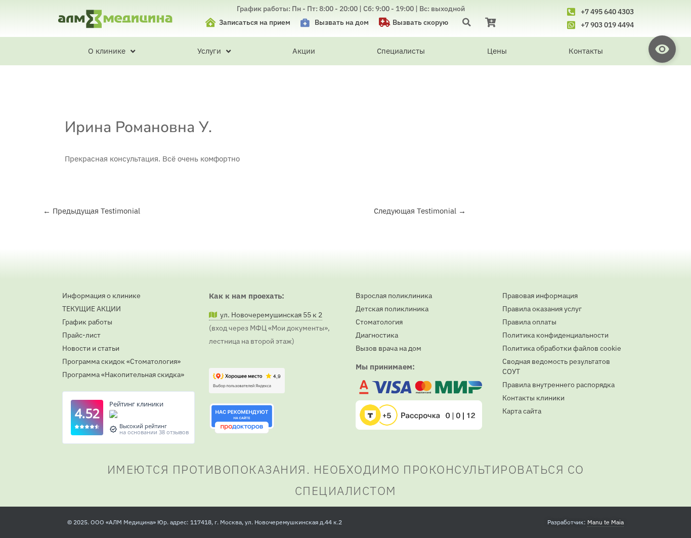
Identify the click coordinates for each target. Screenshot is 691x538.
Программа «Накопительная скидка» (123, 374)
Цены (497, 51)
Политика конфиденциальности (555, 335)
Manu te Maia (605, 522)
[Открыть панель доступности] (662, 49)
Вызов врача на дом (388, 348)
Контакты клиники (533, 397)
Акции (303, 51)
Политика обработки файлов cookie (561, 348)
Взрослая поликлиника (394, 295)
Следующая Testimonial (420, 211)
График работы (87, 321)
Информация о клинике (101, 295)
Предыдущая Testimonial (91, 211)
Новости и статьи (90, 348)
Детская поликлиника (392, 308)
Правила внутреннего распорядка (558, 384)
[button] (466, 22)
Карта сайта (521, 411)
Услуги (209, 51)
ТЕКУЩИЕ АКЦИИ (91, 308)
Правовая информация (540, 295)
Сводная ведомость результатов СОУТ (556, 366)
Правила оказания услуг (542, 308)
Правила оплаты (529, 321)
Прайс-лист (81, 335)
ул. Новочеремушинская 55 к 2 (269, 314)
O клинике (106, 51)
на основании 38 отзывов (154, 432)
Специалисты (401, 51)
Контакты (586, 51)
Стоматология (379, 321)
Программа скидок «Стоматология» (121, 361)
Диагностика (377, 335)
